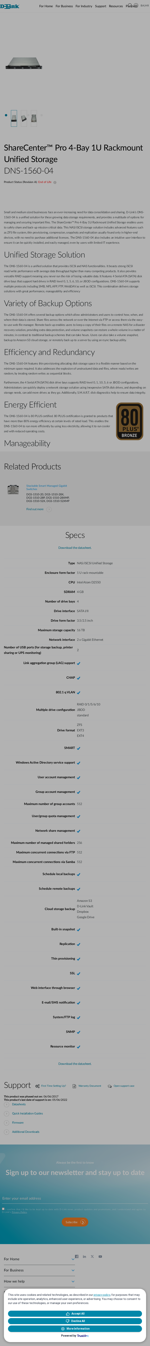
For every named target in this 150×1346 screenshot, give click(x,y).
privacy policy (102, 1294)
